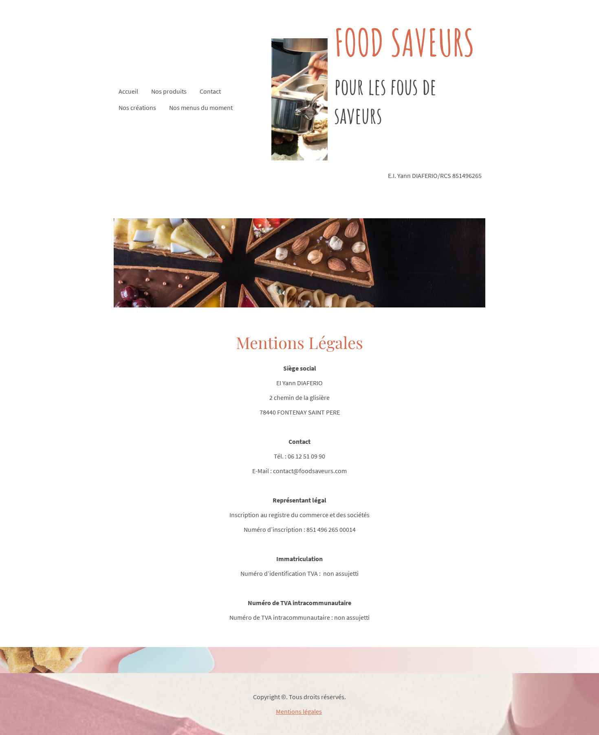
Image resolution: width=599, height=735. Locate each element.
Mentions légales (299, 711)
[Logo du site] (299, 99)
